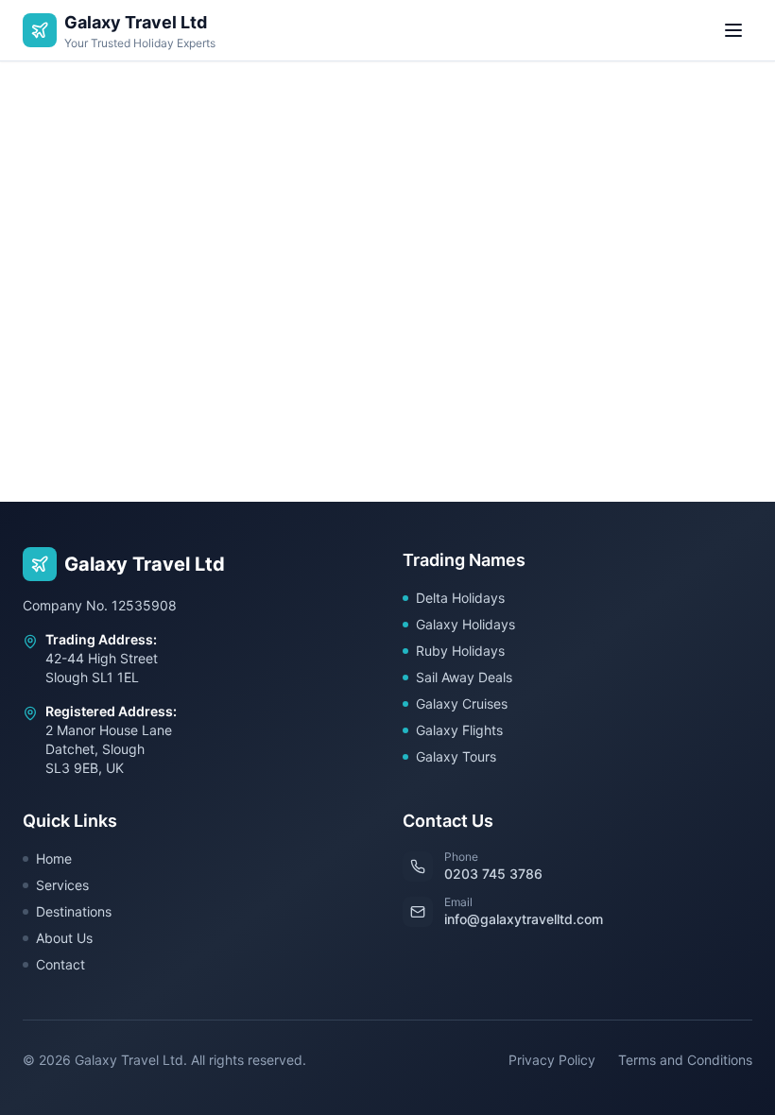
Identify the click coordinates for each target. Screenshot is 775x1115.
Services (62, 885)
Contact (60, 964)
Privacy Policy (551, 1060)
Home (54, 858)
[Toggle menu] (733, 30)
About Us (64, 938)
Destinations (74, 911)
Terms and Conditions (685, 1060)
